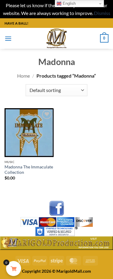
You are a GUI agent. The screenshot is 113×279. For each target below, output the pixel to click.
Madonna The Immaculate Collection (29, 170)
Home (23, 76)
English (68, 3)
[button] (8, 38)
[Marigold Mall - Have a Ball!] (56, 38)
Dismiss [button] (102, 13)
